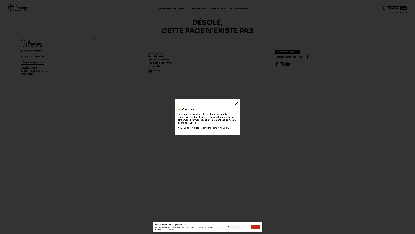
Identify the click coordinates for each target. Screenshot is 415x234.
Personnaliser (233, 227)
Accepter (255, 227)
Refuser (245, 227)
